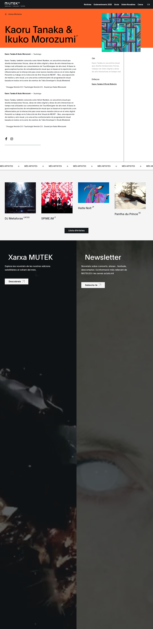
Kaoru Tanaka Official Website (104, 84)
